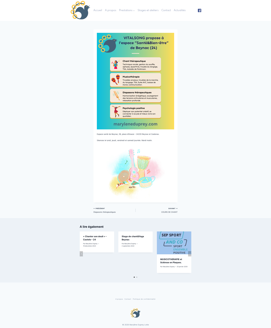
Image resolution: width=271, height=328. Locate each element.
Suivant (189, 253)
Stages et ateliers (148, 10)
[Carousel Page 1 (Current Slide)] (134, 277)
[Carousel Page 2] (137, 277)
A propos (110, 10)
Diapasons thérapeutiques (104, 210)
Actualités (180, 10)
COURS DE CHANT (169, 210)
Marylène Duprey (91, 243)
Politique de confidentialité (144, 299)
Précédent (81, 253)
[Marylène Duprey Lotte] (80, 10)
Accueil (97, 10)
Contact (166, 10)
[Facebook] (199, 10)
